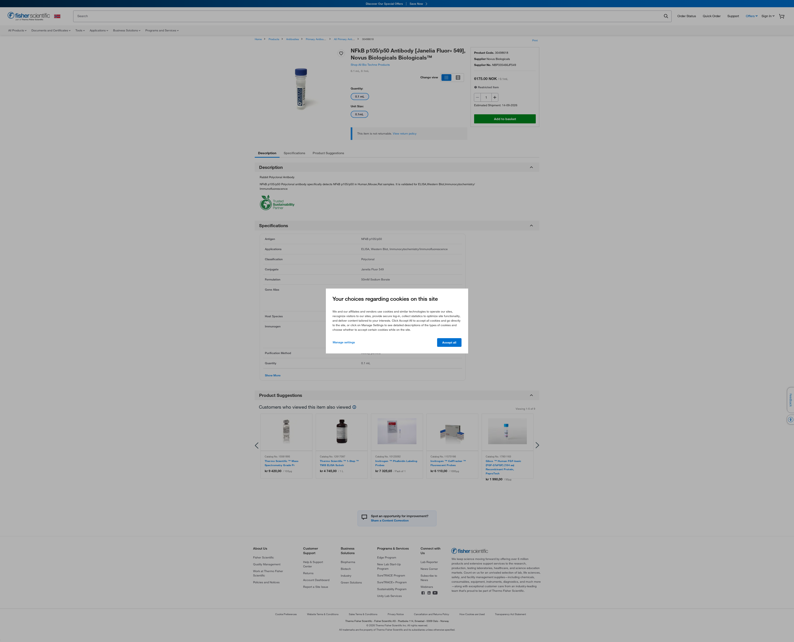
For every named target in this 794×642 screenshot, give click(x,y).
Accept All (449, 342)
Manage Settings (344, 342)
